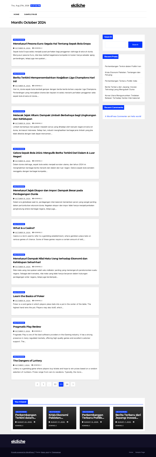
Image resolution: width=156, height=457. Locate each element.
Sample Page (30, 14)
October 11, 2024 (22, 331)
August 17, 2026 (58, 422)
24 (67, 384)
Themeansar (56, 452)
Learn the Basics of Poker (28, 296)
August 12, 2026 (91, 422)
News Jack (45, 452)
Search (108, 37)
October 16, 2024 (23, 48)
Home (16, 14)
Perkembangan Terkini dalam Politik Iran (123, 66)
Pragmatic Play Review (27, 326)
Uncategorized (19, 39)
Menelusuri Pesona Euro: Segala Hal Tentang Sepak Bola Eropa (52, 43)
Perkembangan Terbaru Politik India (121, 81)
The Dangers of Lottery (27, 360)
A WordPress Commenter (116, 116)
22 (55, 384)
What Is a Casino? (24, 228)
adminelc (38, 48)
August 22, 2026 (24, 422)
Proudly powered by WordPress (22, 452)
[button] (144, 14)
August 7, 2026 (124, 422)
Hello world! (136, 116)
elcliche (78, 5)
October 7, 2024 (22, 365)
